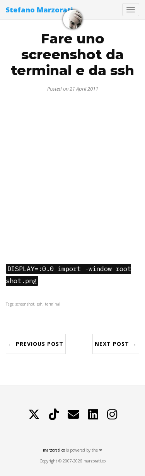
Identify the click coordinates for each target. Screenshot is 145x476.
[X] (34, 414)
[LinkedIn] (93, 414)
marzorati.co (54, 450)
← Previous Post (35, 343)
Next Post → (116, 343)
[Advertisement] (72, 174)
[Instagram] (112, 414)
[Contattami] (73, 414)
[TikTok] (54, 414)
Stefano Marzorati (39, 9)
